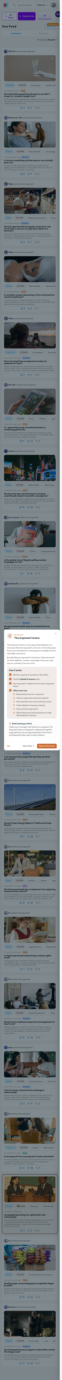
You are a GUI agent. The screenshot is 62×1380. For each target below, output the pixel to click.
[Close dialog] (56, 634)
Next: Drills (27, 746)
